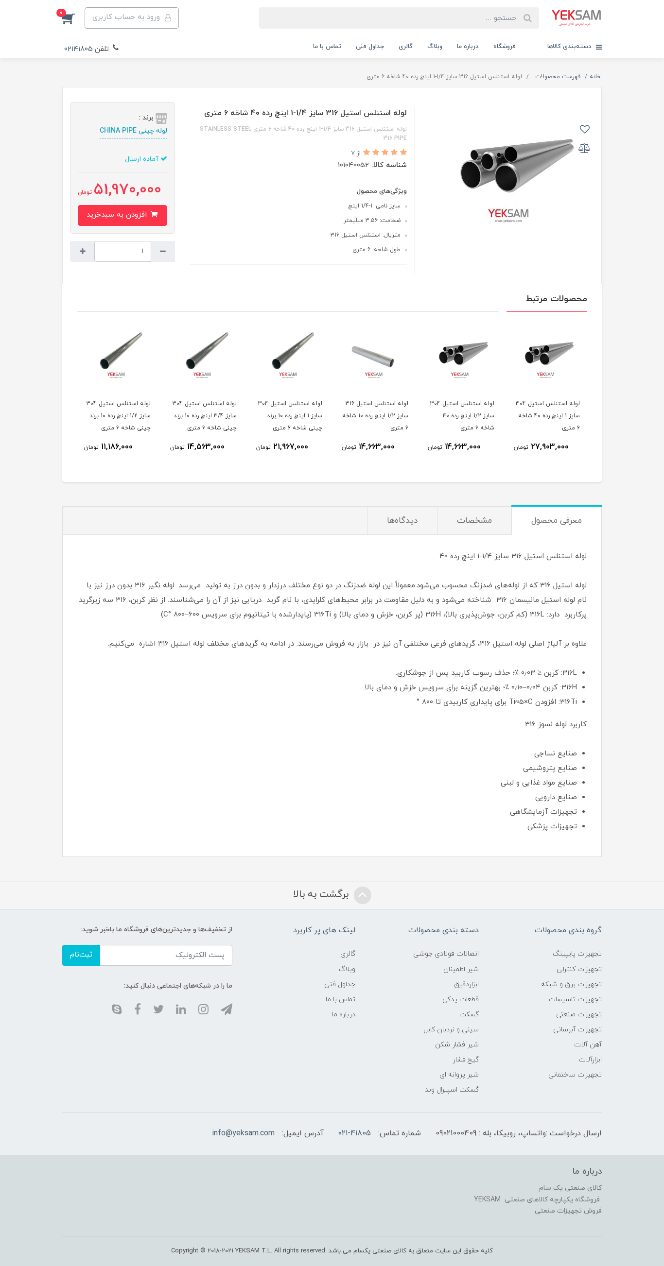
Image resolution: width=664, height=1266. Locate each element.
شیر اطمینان (461, 969)
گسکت (469, 1014)
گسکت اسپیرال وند (452, 1090)
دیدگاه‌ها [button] (402, 521)
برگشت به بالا (322, 894)
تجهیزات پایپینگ (577, 953)
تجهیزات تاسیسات (575, 999)
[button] (73, 18)
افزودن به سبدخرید (118, 215)
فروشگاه (504, 46)
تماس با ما (327, 46)
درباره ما (468, 46)
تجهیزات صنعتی (579, 1014)
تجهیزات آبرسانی (577, 1029)
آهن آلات (588, 1044)
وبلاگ (434, 46)
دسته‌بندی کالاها (570, 46)
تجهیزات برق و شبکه (571, 984)
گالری (406, 46)
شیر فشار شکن (457, 1044)
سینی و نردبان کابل (451, 1029)
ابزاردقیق (466, 984)
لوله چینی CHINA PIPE (133, 131)
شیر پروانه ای (459, 1074)
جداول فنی (370, 46)
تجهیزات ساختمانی (575, 1074)
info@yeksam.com (243, 1133)
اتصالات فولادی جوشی (446, 953)
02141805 (78, 49)
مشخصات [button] (474, 521)
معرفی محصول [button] (556, 521)
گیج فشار (466, 1059)
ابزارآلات (590, 1059)
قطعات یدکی (460, 999)
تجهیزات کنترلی (579, 969)
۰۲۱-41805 (354, 1133)
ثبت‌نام (81, 955)
